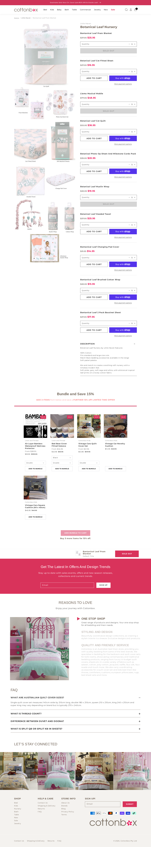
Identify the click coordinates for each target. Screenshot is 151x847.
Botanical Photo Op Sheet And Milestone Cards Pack (108, 154)
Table (74, 10)
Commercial (85, 10)
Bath (67, 10)
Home (16, 18)
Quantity (85, 71)
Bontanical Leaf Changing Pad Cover (99, 247)
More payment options (123, 84)
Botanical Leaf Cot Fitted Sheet (96, 61)
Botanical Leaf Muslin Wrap (94, 186)
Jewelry (97, 10)
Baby (59, 10)
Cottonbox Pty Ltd (129, 841)
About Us (65, 803)
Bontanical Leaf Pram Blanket (44, 18)
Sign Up (103, 585)
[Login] (130, 9)
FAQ (40, 812)
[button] (108, 344)
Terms (64, 815)
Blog (63, 809)
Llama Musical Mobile (91, 93)
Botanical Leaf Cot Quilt (93, 121)
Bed (45, 10)
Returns (41, 809)
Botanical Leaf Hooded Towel (95, 214)
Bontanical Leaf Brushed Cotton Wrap (100, 280)
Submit (130, 804)
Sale (113, 10)
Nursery (17, 809)
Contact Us (43, 803)
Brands (64, 806)
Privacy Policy (67, 812)
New (106, 10)
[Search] (126, 9)
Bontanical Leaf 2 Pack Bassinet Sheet (100, 312)
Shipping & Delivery (46, 806)
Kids (52, 10)
